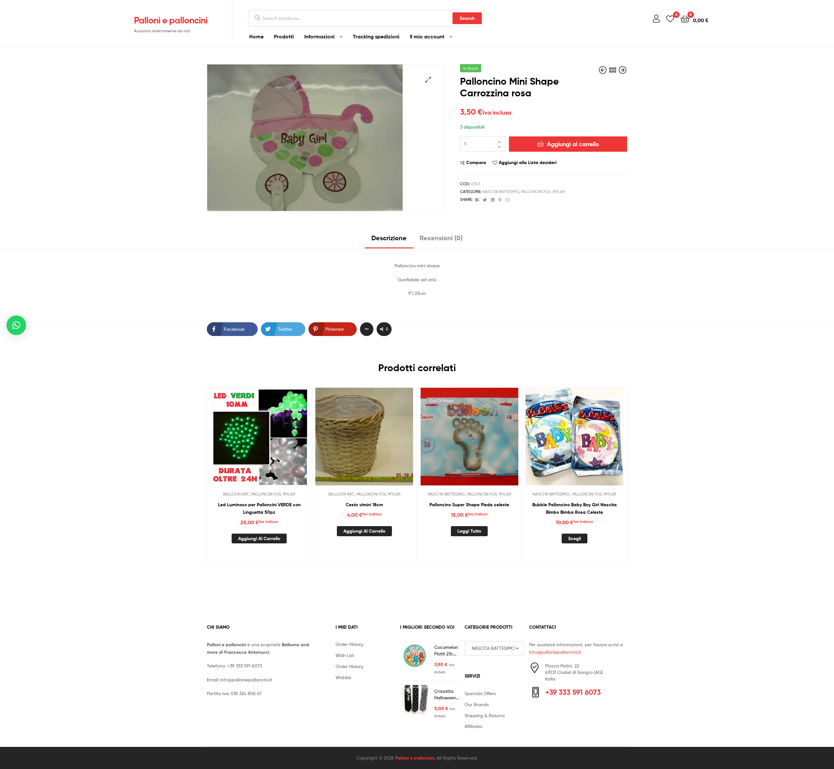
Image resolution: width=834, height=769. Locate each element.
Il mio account (427, 36)
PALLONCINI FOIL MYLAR (543, 191)
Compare (476, 162)
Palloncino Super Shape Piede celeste (469, 505)
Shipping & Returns (485, 715)
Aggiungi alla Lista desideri (527, 162)
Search (467, 18)
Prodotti (284, 36)
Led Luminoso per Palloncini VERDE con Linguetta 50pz (259, 508)
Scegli (574, 538)
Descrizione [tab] (389, 238)
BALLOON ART (236, 494)
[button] (428, 79)
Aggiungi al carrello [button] (259, 538)
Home (256, 36)
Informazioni (319, 36)
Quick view (275, 441)
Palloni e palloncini (171, 20)
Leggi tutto (469, 531)
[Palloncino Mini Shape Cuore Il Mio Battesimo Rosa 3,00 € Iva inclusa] (622, 70)
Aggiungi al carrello (573, 144)
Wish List (345, 655)
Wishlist (343, 677)
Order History (349, 644)
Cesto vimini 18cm (364, 505)
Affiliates (473, 726)
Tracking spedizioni (376, 36)
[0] (670, 18)
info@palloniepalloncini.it (246, 679)
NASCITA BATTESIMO (500, 191)
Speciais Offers (480, 693)
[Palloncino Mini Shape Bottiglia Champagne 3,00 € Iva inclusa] (603, 70)
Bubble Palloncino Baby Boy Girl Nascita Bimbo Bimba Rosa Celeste (574, 508)
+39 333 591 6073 (244, 665)
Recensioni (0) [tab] (441, 238)
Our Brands (477, 704)
